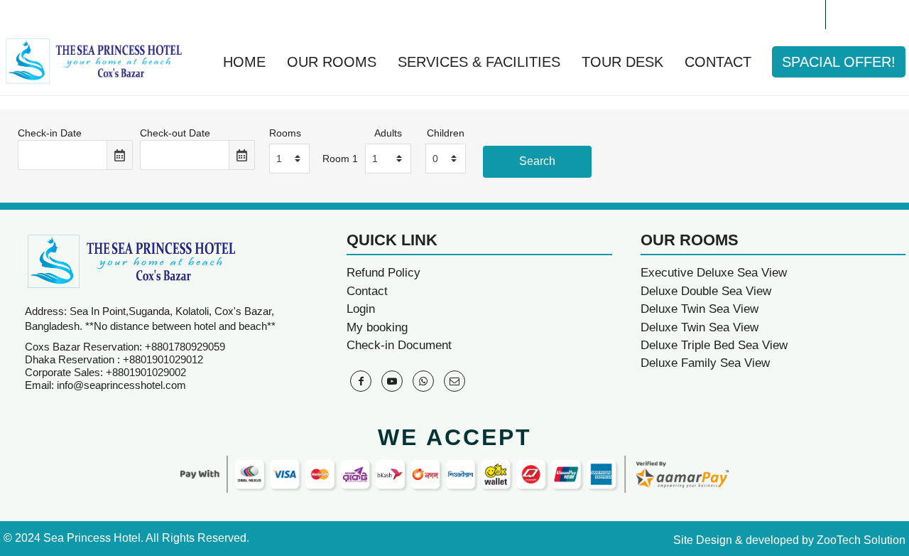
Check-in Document (399, 345)
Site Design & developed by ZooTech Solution (789, 540)
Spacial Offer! (839, 62)
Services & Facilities (479, 62)
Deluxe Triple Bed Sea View (714, 345)
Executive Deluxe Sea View (714, 272)
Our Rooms (331, 62)
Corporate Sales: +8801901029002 (105, 372)
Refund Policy (383, 272)
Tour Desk (622, 62)
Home (244, 62)
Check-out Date (175, 133)
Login (361, 309)
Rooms (285, 133)
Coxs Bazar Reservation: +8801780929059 (125, 347)
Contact (718, 62)
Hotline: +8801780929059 (91, 14)
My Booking (774, 14)
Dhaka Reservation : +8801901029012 (114, 359)
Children (445, 133)
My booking (377, 327)
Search (537, 161)
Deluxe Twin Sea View (699, 309)
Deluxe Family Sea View (705, 363)
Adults (388, 133)
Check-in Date (50, 133)
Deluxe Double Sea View (706, 291)
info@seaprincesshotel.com (121, 385)
